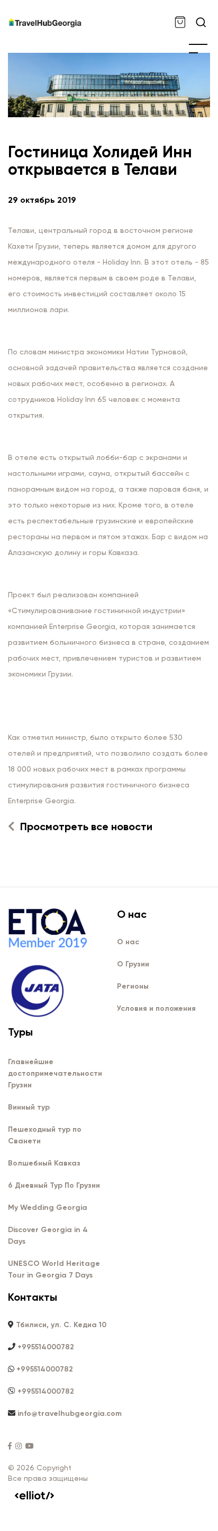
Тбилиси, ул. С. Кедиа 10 (61, 1324)
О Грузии (133, 964)
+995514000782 (45, 1346)
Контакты (32, 1297)
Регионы (133, 986)
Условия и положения (156, 1008)
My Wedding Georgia (47, 1207)
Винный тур (29, 1107)
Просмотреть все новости (84, 826)
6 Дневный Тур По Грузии (54, 1185)
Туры (20, 1032)
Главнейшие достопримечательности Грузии (55, 1073)
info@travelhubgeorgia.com (69, 1413)
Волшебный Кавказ (44, 1163)
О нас (132, 914)
